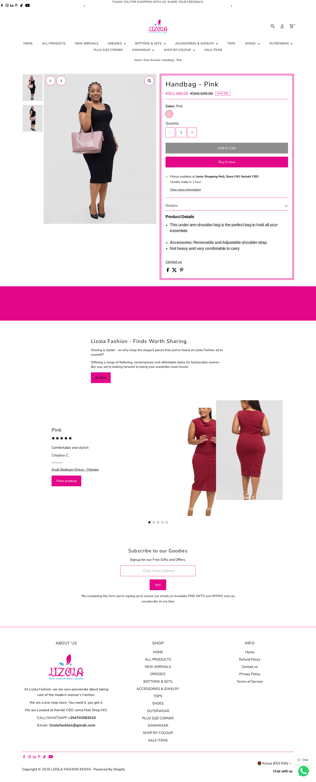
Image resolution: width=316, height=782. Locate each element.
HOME (28, 43)
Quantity (172, 123)
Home (138, 60)
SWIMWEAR (141, 50)
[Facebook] (2, 6)
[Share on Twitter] (175, 271)
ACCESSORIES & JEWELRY (195, 43)
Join (158, 584)
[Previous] (85, 6)
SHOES (251, 43)
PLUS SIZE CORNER (108, 50)
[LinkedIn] (12, 6)
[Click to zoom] (149, 81)
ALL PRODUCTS (54, 43)
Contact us (174, 262)
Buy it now (227, 162)
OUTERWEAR (279, 43)
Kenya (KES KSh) (275, 763)
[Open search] (273, 26)
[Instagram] (7, 6)
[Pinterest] (16, 6)
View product (66, 481)
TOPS (231, 43)
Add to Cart (227, 148)
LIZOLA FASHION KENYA (71, 769)
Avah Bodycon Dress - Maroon (75, 469)
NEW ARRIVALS (86, 43)
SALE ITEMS (213, 50)
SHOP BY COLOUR (178, 50)
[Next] (231, 6)
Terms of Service (250, 681)
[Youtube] (27, 6)
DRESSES (115, 43)
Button (100, 377)
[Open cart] (291, 26)
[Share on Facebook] (168, 271)
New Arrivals (152, 60)
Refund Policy (249, 659)
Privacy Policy (249, 674)
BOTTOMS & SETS (149, 43)
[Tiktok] (21, 6)
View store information (185, 189)
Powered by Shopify (109, 769)
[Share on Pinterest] (181, 271)
